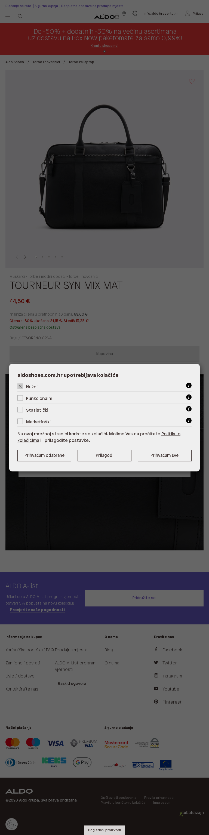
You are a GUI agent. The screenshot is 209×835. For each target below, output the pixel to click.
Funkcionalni (39, 398)
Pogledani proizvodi (104, 830)
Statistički (37, 410)
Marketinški (38, 422)
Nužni (32, 386)
